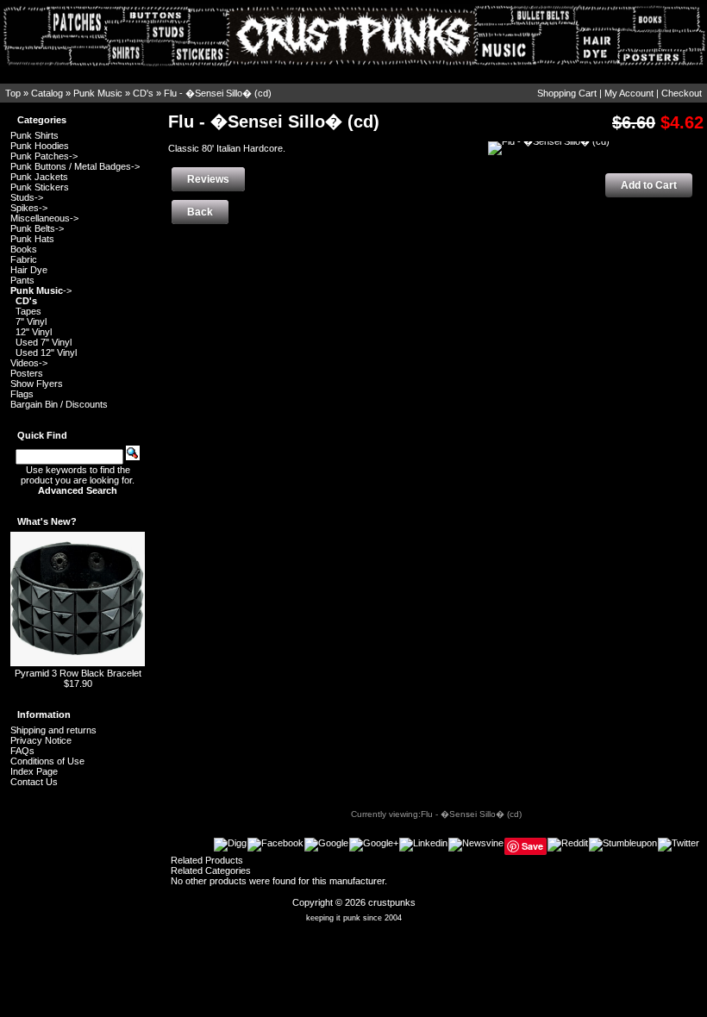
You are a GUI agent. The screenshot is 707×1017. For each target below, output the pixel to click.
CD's (143, 93)
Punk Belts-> (37, 228)
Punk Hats (32, 239)
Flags (22, 394)
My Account (629, 93)
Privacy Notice (41, 740)
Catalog (47, 93)
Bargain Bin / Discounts (59, 404)
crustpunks (392, 902)
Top (13, 93)
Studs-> (26, 197)
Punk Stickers (39, 187)
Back (200, 212)
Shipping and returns (53, 730)
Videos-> (28, 363)
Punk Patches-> (44, 156)
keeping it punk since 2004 (354, 918)
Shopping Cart (567, 93)
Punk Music (97, 93)
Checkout (681, 93)
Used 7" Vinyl (44, 342)
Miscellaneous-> (44, 218)
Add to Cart (649, 185)
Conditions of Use (47, 761)
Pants (22, 280)
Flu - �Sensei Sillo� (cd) (218, 93)
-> (41, 290)
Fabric (23, 259)
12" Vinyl (34, 332)
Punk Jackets (39, 177)
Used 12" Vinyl (46, 352)
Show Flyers (36, 383)
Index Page (34, 771)
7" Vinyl (31, 321)
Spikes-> (28, 208)
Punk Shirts (34, 135)
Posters (26, 373)
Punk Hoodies (39, 145)
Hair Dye (28, 270)
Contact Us (34, 782)
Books (23, 249)
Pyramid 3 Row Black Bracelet (78, 673)
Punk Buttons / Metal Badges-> (75, 166)
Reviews (208, 179)
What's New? (47, 521)
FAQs (22, 751)
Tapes (28, 311)
